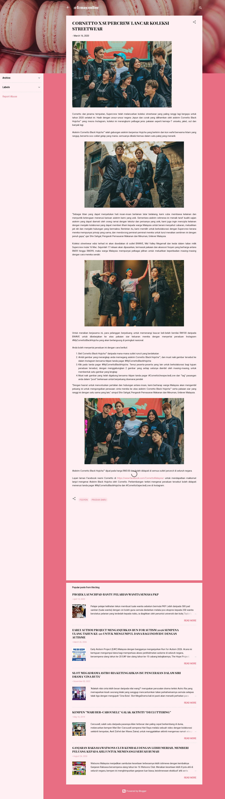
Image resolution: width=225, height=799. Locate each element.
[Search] (200, 8)
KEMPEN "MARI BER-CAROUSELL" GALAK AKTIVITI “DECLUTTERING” (121, 712)
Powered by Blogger (136, 791)
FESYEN (84, 499)
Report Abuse (9, 96)
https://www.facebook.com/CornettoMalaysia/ (140, 478)
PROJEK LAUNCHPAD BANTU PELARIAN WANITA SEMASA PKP (115, 594)
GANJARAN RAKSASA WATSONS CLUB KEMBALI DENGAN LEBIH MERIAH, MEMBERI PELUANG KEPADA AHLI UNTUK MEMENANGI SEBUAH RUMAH (130, 749)
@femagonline (86, 7)
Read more (190, 620)
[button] (194, 22)
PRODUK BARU (99, 499)
